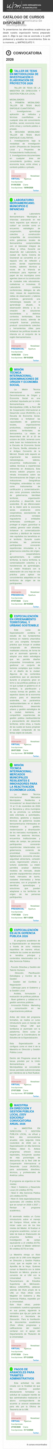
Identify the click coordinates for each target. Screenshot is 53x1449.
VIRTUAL (15, 178)
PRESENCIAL (17, 348)
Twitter (36, 190)
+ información (16, 174)
